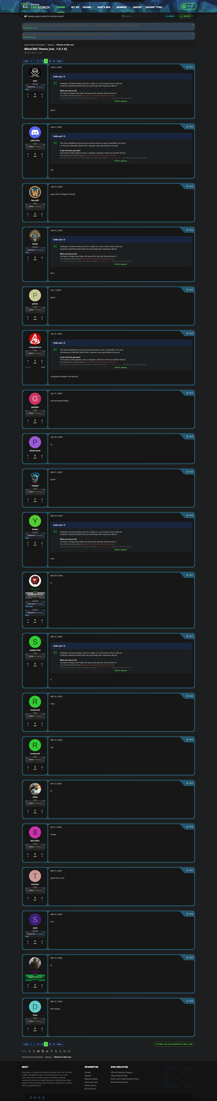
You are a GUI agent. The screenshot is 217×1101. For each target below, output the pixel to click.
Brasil (43, 367)
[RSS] (43, 1097)
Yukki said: (57, 76)
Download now (29, 37)
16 (42, 61)
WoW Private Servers (119, 1082)
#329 (191, 472)
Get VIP (75, 7)
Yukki (28, 53)
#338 (191, 914)
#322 (191, 126)
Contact (137, 7)
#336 (191, 826)
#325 (191, 289)
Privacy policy (90, 1085)
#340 (191, 1001)
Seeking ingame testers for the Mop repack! (46, 16)
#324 (191, 230)
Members (122, 7)
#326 (191, 333)
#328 (191, 436)
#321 (191, 67)
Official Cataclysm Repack (121, 1072)
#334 (191, 739)
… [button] (34, 61)
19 (54, 61)
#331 (191, 575)
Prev (26, 61)
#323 (191, 186)
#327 (191, 393)
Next (59, 61)
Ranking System (91, 1079)
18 (50, 61)
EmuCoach (91, 1088)
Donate (88, 1072)
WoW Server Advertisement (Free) (125, 1079)
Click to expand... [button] (121, 101)
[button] (67, 7)
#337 (191, 870)
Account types (154, 7)
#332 (191, 636)
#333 (191, 696)
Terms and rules (91, 1082)
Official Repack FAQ (119, 1075)
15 (38, 61)
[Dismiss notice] (193, 25)
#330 (191, 515)
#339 (191, 957)
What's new (104, 7)
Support (88, 1075)
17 (46, 61)
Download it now (30, 28)
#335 (191, 783)
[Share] (187, 67)
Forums (61, 7)
